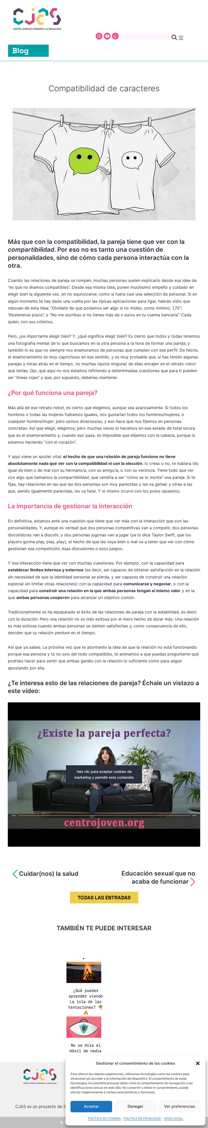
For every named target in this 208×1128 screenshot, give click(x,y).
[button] (197, 1063)
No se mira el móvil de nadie (86, 1048)
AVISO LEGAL (173, 1118)
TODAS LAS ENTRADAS (104, 897)
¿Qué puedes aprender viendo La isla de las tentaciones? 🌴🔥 (85, 1002)
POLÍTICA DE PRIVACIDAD (142, 1118)
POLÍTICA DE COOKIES (104, 1118)
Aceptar (91, 1106)
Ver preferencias (179, 1106)
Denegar (135, 1106)
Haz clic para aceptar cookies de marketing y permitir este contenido (104, 774)
